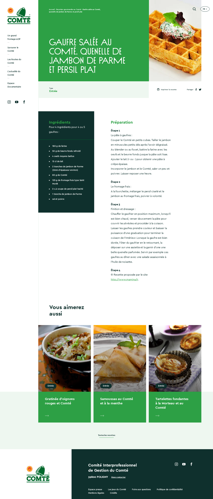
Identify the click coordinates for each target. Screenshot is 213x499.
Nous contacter (118, 477)
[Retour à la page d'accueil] (19, 15)
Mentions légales (96, 493)
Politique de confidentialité (170, 489)
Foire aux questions (141, 489)
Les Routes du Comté (14, 61)
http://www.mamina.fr (124, 279)
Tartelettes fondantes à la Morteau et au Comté (171, 403)
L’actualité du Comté (13, 73)
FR (204, 9)
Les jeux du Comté (117, 489)
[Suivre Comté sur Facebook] (24, 102)
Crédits (113, 493)
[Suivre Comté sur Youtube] (16, 102)
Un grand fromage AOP (13, 37)
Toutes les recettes (106, 435)
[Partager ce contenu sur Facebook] (196, 89)
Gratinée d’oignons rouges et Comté (60, 401)
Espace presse (95, 489)
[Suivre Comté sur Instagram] (9, 102)
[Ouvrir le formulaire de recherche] (194, 9)
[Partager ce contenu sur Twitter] (200, 89)
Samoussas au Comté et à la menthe (116, 401)
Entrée (53, 91)
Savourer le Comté (12, 49)
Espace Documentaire (14, 85)
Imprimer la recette (169, 89)
